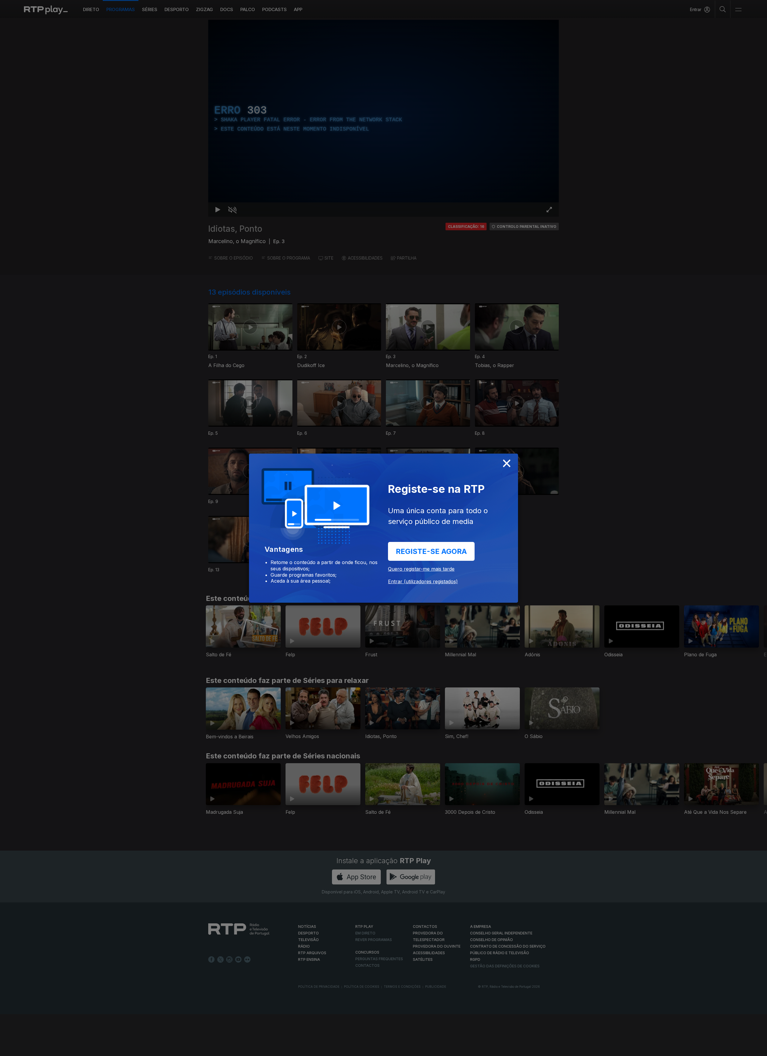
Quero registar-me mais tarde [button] (421, 569)
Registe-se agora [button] (431, 551)
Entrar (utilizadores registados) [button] (423, 581)
